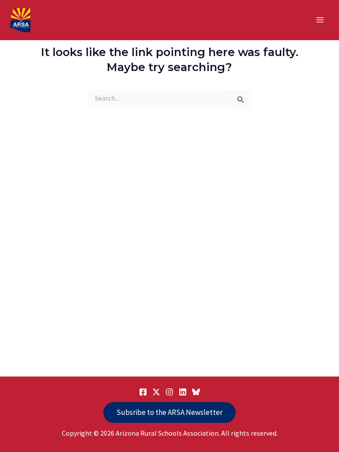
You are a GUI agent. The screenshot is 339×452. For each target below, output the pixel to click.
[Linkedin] (183, 392)
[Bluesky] (196, 392)
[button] (169, 412)
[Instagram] (169, 392)
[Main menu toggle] (320, 20)
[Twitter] (156, 392)
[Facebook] (143, 392)
